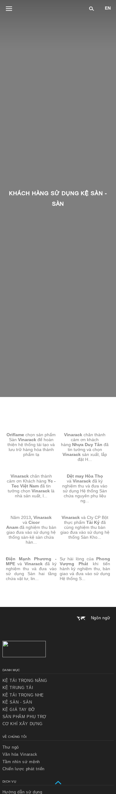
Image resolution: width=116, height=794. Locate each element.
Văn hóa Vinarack (19, 754)
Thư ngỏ (10, 747)
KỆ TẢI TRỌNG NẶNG (24, 680)
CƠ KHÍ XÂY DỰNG (22, 723)
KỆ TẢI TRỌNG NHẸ (23, 695)
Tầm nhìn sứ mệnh (21, 761)
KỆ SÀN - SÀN (17, 702)
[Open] (9, 9)
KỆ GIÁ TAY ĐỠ (18, 709)
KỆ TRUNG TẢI (17, 687)
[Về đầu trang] (58, 782)
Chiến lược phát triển (23, 769)
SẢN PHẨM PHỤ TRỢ (24, 716)
